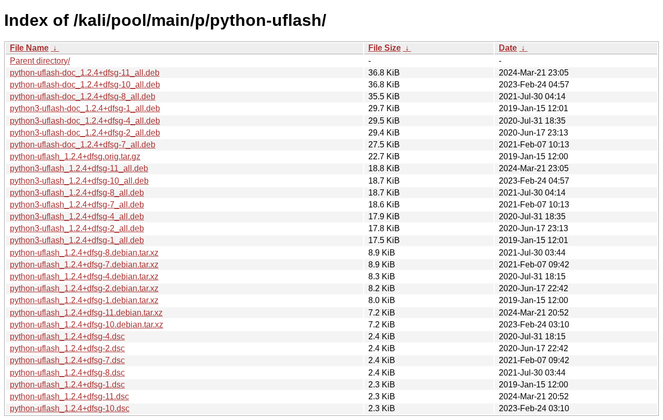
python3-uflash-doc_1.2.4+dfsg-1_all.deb (85, 108)
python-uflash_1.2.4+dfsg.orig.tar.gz (75, 156)
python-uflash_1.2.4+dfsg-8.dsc (67, 372)
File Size (384, 47)
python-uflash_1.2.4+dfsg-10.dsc (69, 408)
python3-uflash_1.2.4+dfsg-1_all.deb (77, 240)
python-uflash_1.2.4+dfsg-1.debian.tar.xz (84, 300)
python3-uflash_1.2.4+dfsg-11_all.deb (79, 168)
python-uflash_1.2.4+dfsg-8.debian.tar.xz (84, 252)
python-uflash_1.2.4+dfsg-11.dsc (69, 396)
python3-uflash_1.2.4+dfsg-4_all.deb (77, 216)
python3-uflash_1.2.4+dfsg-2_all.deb (77, 228)
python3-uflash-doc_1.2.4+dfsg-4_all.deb (85, 120)
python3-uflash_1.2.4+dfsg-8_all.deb (77, 192)
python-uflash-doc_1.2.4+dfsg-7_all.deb (82, 144)
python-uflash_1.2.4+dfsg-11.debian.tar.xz (86, 312)
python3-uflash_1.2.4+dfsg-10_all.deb (79, 180)
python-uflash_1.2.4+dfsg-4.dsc (67, 336)
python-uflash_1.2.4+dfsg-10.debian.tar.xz (86, 324)
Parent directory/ (40, 60)
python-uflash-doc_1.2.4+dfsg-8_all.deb (82, 96)
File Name (29, 47)
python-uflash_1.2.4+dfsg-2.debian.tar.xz (84, 288)
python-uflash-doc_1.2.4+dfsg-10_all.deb (85, 84)
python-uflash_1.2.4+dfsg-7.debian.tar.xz (84, 264)
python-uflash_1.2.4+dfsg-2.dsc (67, 348)
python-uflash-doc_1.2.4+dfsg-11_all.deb (85, 72)
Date (508, 47)
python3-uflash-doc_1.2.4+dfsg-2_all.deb (85, 132)
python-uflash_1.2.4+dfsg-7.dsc (67, 360)
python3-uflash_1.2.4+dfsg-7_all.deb (77, 204)
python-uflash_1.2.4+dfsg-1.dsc (67, 384)
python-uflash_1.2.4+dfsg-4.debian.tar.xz (84, 276)
